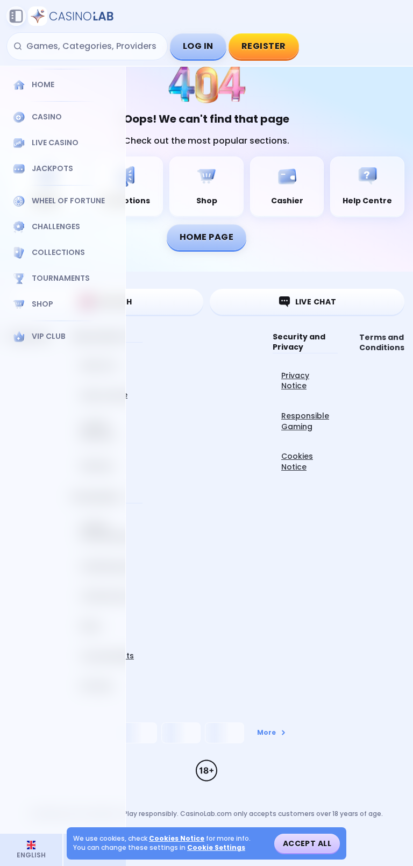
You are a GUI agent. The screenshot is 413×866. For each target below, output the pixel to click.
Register (263, 46)
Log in (198, 46)
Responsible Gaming (305, 421)
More (266, 732)
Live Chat (316, 301)
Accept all (307, 843)
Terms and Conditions (381, 342)
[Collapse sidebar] (16, 16)
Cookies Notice (297, 461)
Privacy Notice (295, 381)
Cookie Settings (216, 847)
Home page (206, 237)
